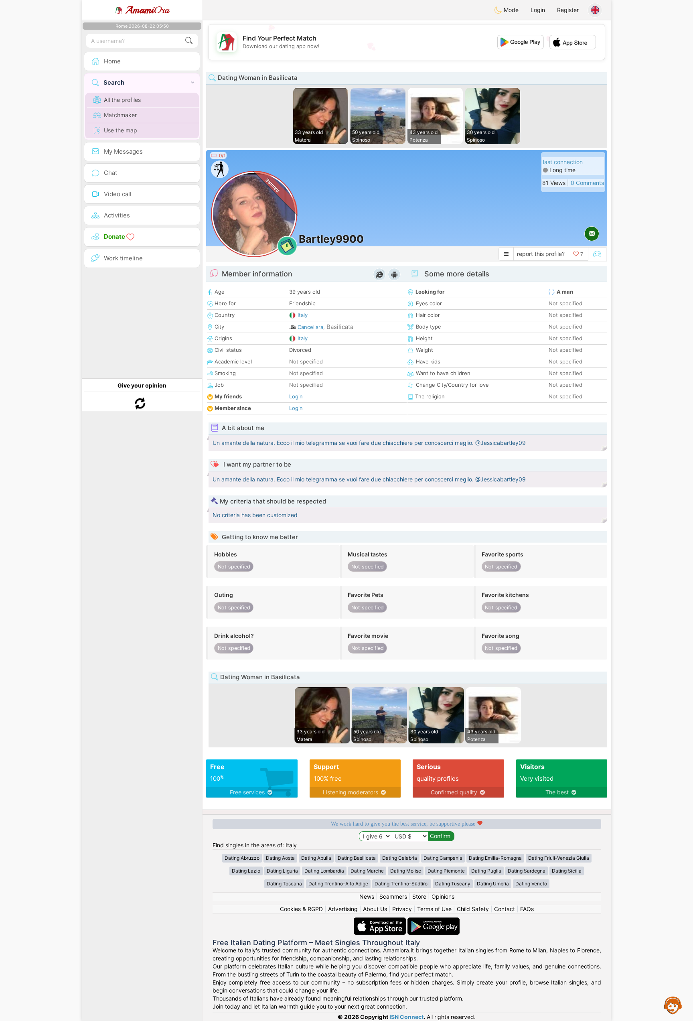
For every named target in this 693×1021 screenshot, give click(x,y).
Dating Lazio (246, 871)
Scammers (393, 896)
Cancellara (310, 327)
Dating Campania (443, 858)
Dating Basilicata (357, 858)
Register (568, 9)
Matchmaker (120, 115)
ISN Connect (406, 1016)
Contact (504, 908)
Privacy (402, 908)
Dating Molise (405, 871)
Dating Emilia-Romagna (495, 858)
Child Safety (473, 908)
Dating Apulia (316, 858)
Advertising (343, 908)
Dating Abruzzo (242, 858)
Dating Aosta (280, 858)
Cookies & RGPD (301, 908)
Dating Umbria (493, 884)
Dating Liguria (282, 871)
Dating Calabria (399, 858)
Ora (147, 10)
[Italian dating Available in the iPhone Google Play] (433, 921)
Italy (303, 315)
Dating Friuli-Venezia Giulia (558, 858)
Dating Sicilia (567, 871)
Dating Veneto (531, 884)
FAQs (527, 908)
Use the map (120, 130)
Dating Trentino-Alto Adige (338, 884)
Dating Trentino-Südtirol (402, 884)
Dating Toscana (284, 884)
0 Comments (587, 182)
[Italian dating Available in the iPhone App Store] (380, 921)
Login (538, 9)
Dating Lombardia (324, 871)
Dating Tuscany (452, 884)
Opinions (443, 896)
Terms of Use (434, 908)
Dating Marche (367, 871)
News (366, 896)
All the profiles (122, 99)
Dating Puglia (486, 871)
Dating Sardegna (526, 871)
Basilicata (339, 327)
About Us (375, 908)
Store (419, 896)
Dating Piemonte (446, 871)
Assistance (673, 1005)
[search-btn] (189, 41)
